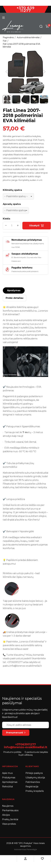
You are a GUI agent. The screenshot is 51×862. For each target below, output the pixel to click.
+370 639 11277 (26, 9)
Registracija (32, 786)
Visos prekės (9, 824)
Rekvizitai (7, 786)
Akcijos (6, 815)
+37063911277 (25, 744)
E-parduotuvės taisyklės (36, 752)
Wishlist (42, 859)
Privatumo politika (12, 752)
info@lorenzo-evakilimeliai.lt (25, 747)
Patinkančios (33, 782)
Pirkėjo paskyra (34, 773)
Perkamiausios (10, 810)
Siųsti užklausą (25, 755)
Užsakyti (34, 225)
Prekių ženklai (10, 819)
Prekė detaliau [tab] (14, 298)
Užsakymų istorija (35, 777)
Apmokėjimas (9, 782)
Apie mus (7, 773)
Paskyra (25, 858)
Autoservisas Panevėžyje (25, 849)
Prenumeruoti (14, 732)
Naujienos (7, 806)
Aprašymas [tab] (13, 290)
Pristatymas (8, 777)
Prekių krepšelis (35, 791)
